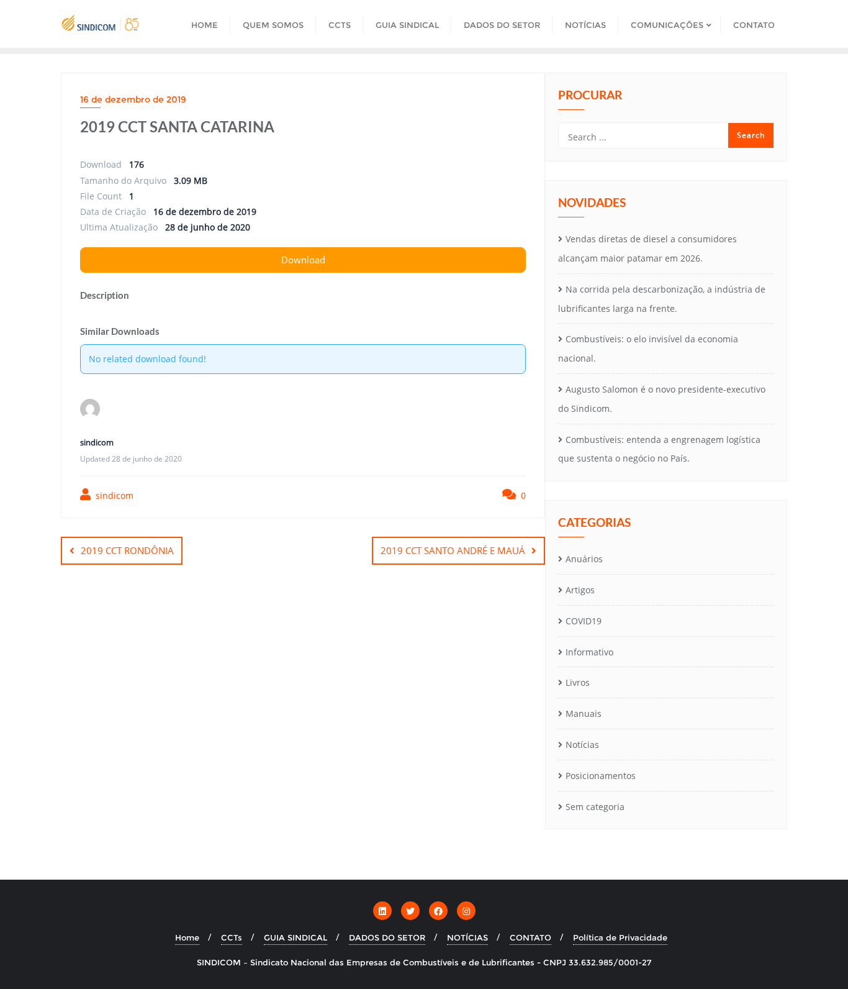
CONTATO (530, 937)
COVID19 (584, 621)
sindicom (113, 495)
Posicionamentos (601, 776)
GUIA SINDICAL (295, 937)
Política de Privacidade (620, 937)
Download (303, 259)
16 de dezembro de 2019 (133, 99)
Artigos (580, 590)
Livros (578, 682)
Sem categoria (595, 807)
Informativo (589, 652)
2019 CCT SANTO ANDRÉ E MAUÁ (453, 550)
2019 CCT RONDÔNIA (127, 550)
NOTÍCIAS (467, 937)
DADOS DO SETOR (387, 937)
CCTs (231, 937)
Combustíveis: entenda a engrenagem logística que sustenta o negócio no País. (659, 449)
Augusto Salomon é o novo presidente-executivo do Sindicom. (661, 398)
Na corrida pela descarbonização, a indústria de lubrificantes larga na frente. (661, 298)
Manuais (584, 713)
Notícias (582, 744)
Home (187, 937)
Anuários (584, 559)
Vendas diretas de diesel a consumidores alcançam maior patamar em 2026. (647, 248)
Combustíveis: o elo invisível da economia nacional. (648, 348)
